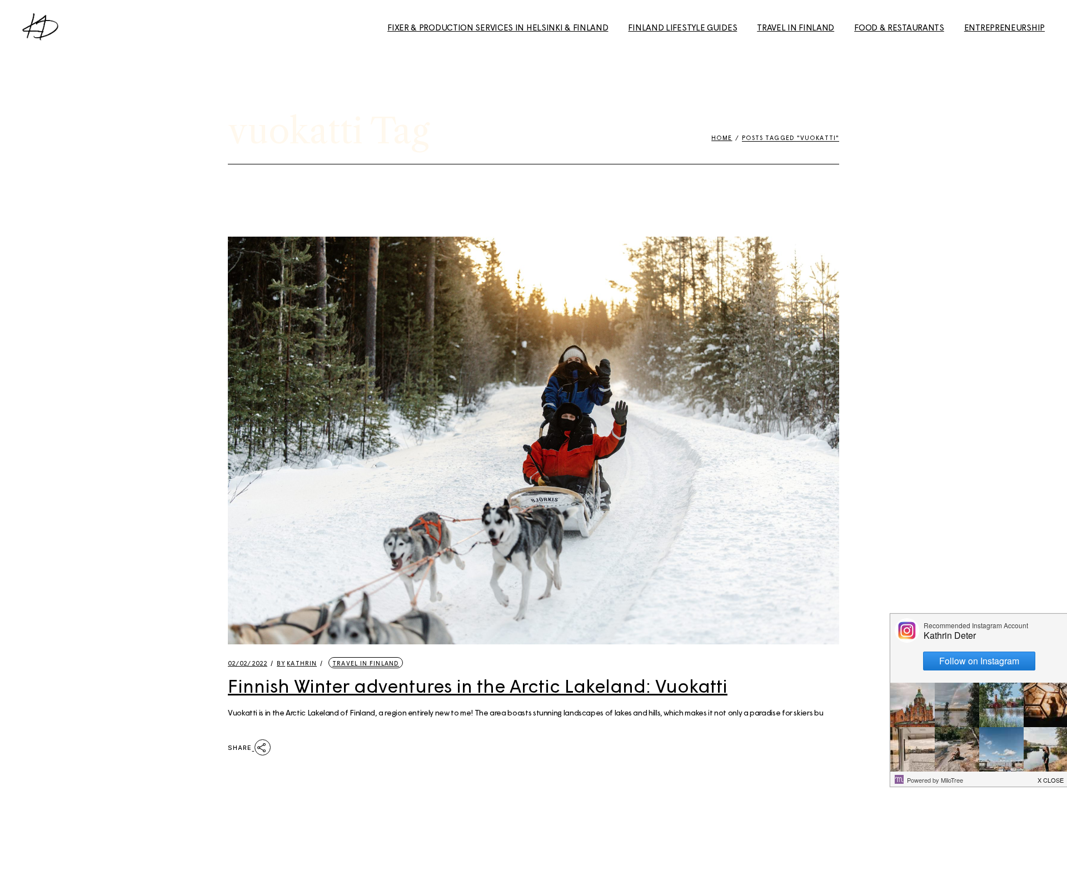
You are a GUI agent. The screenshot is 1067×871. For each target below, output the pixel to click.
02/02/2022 (247, 663)
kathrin (297, 663)
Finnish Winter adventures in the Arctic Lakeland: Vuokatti (477, 685)
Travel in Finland (365, 663)
